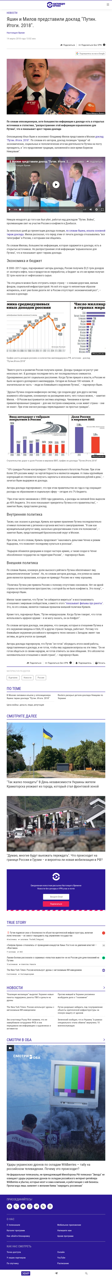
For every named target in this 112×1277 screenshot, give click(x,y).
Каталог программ (16, 1230)
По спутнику (13, 1263)
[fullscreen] (102, 209)
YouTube (61, 1257)
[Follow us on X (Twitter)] (16, 1206)
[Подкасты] (50, 1206)
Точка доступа (14, 1252)
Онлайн (61, 1252)
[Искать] (86, 1273)
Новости (12, 12)
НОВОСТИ (15, 987)
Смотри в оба (19, 1040)
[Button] (67, 45)
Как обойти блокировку (18, 1236)
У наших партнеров (16, 1257)
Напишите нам (64, 1230)
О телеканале (13, 1224)
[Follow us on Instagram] (30, 1206)
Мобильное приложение (69, 1224)
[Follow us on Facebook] (9, 1206)
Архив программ (65, 1236)
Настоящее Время (16, 32)
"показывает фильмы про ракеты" (84, 603)
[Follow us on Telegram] (36, 1206)
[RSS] (43, 1206)
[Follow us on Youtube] (23, 1206)
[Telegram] (56, 1273)
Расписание (63, 1263)
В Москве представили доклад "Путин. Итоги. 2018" (41, 161)
